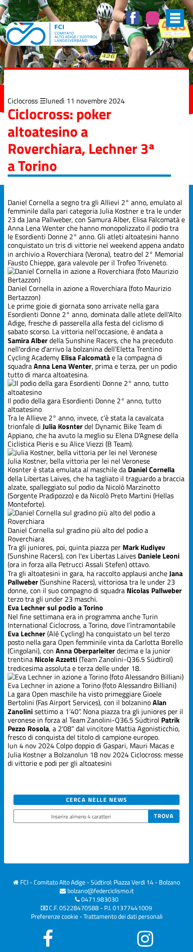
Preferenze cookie (54, 916)
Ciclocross (23, 100)
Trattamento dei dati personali (122, 916)
